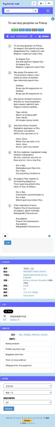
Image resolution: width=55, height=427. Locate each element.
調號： (6, 285)
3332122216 (28, 295)
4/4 (24, 289)
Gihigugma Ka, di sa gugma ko (19, 365)
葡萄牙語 (36, 334)
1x (36, 36)
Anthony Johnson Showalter (35, 280)
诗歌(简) (44, 334)
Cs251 (22, 30)
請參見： (13, 338)
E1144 (28, 30)
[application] (27, 36)
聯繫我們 (9, 418)
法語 (26, 418)
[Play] (7, 36)
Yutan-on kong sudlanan (16, 360)
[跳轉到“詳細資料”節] (52, 19)
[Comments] (5, 236)
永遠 (32, 268)
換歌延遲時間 (9, 398)
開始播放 (9, 408)
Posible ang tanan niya (15, 349)
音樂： (6, 280)
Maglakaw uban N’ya (14, 354)
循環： (6, 268)
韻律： (6, 292)
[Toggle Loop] (31, 36)
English (18, 418)
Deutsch (33, 418)
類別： (6, 271)
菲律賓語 (27, 334)
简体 (41, 418)
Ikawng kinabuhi (12, 343)
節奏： (6, 289)
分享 (8, 242)
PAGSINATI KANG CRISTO (34, 271)
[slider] (45, 36)
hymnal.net (30, 423)
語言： (14, 334)
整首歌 (26, 268)
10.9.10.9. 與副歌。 (31, 292)
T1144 (41, 30)
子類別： (7, 275)
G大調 (25, 285)
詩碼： (6, 295)
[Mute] (39, 36)
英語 (21, 334)
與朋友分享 (14, 319)
